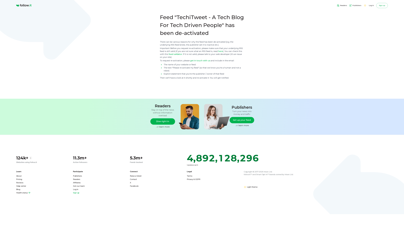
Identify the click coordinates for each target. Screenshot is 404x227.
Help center (21, 186)
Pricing (19, 179)
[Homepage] (23, 5)
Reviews (19, 183)
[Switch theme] (365, 5)
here (220, 51)
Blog (18, 189)
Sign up (382, 5)
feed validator (175, 54)
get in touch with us (200, 60)
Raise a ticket (136, 176)
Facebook (134, 186)
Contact (133, 179)
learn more (164, 127)
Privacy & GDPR (193, 179)
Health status (22, 193)
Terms (189, 176)
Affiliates (77, 183)
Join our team (79, 186)
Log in (371, 5)
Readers (76, 179)
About (19, 176)
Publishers (77, 176)
